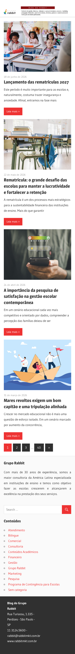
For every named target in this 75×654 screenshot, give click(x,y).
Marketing (14, 573)
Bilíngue (13, 535)
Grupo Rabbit (16, 568)
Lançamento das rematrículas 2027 (36, 82)
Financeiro (15, 557)
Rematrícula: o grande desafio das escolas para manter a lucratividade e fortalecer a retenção (37, 186)
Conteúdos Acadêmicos (23, 552)
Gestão (12, 562)
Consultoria (15, 546)
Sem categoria (17, 590)
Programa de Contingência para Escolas (34, 584)
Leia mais (12, 111)
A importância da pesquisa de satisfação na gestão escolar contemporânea (31, 296)
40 (39, 447)
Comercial (14, 541)
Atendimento (16, 530)
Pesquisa (13, 579)
